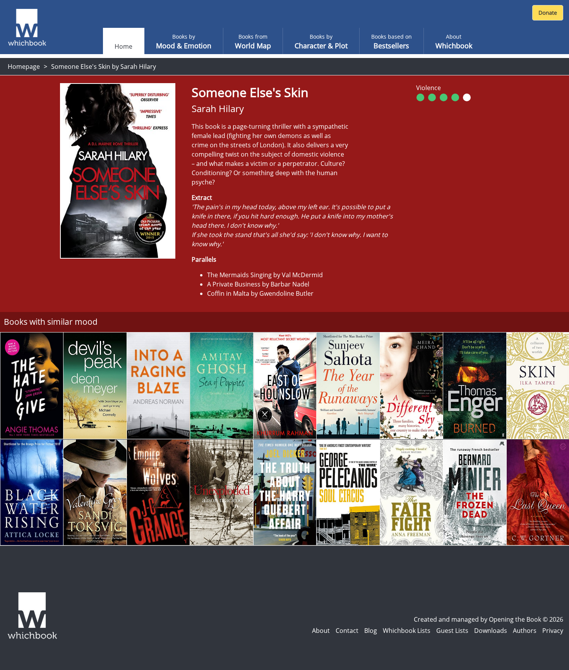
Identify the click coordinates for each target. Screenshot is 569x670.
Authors (524, 630)
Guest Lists (452, 630)
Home (123, 46)
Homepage (24, 66)
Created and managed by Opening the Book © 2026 (488, 619)
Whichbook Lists (406, 630)
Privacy (552, 630)
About (321, 630)
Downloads (490, 630)
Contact (347, 630)
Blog (370, 630)
